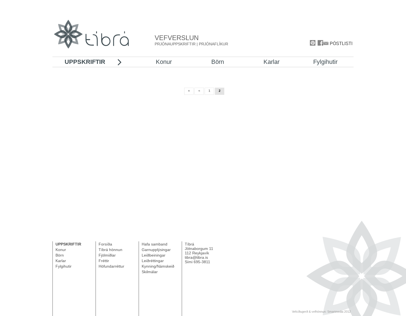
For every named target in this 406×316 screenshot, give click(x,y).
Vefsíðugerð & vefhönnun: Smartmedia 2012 (321, 311)
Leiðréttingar (153, 260)
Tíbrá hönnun (110, 249)
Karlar (271, 61)
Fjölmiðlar (107, 255)
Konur (164, 61)
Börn (217, 61)
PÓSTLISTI (340, 43)
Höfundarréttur (111, 266)
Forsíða (105, 244)
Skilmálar (150, 272)
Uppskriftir (85, 61)
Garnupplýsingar (156, 249)
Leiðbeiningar (153, 255)
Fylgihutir (325, 61)
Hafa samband (154, 244)
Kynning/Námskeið (158, 266)
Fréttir (104, 260)
